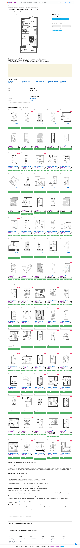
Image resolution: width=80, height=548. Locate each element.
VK (51, 541)
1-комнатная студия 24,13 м (39, 430)
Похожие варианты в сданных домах (18, 107)
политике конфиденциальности (55, 546)
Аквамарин (21, 495)
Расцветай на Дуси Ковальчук (39, 455)
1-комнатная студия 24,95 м (52, 408)
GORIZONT (10, 389)
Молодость (62, 455)
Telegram (53, 538)
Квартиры (23, 2)
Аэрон (48, 411)
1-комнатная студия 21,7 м (12, 342)
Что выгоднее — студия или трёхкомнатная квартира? (19, 527)
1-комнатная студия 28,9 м (25, 408)
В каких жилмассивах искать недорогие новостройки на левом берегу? (23, 530)
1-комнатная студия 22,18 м (13, 430)
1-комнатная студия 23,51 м (39, 321)
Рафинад (48, 233)
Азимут (12, 495)
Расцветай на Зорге (63, 323)
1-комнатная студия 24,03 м (13, 453)
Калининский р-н (34, 11)
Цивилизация (36, 147)
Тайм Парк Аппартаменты (51, 147)
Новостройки (29, 2)
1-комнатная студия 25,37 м (26, 342)
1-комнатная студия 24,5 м (12, 387)
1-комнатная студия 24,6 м (25, 366)
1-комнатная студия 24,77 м (26, 145)
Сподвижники (49, 168)
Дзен (52, 539)
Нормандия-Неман (37, 211)
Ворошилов (23, 302)
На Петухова (62, 233)
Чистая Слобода (64, 493)
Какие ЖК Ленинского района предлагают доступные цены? (21, 523)
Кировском (10, 492)
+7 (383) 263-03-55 (12, 538)
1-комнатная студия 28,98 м (65, 145)
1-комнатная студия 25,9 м (65, 453)
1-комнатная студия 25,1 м (51, 342)
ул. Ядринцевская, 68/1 (13, 541)
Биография (10, 323)
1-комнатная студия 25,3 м (65, 166)
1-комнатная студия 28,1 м (25, 187)
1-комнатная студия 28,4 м (39, 387)
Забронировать (55, 18)
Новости (35, 2)
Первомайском (17, 496)
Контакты (42, 538)
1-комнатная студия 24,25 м (26, 166)
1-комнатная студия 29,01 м (13, 123)
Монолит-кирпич (33, 98)
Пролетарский (10, 147)
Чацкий (9, 368)
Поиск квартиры (22, 538)
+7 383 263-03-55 (60, 2)
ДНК (35, 411)
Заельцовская (27, 11)
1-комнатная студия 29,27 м (65, 430)
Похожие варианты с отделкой (16, 284)
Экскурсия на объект (64, 18)
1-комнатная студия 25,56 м (13, 252)
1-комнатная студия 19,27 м (39, 453)
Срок (63, 24)
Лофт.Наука (51, 495)
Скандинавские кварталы (12, 411)
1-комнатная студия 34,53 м (13, 187)
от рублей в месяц (14, 149)
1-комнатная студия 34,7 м (65, 366)
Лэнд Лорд (49, 323)
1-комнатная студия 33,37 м (52, 145)
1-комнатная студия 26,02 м (39, 275)
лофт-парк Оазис (37, 168)
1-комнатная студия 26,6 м (51, 123)
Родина (22, 323)
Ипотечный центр (33, 538)
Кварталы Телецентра (32, 495)
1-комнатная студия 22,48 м (65, 387)
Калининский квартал (38, 302)
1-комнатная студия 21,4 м (12, 408)
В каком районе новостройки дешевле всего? (18, 520)
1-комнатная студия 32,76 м (52, 231)
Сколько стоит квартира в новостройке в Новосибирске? (20, 516)
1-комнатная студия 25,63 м (26, 300)
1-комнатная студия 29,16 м (12, 300)
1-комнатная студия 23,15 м (26, 387)
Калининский (32, 86)
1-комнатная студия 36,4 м (25, 321)
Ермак (9, 11)
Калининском (10, 496)
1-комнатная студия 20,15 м (52, 321)
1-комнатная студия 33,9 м (38, 166)
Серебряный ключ (43, 492)
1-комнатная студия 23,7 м (52, 430)
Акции (20, 541)
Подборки (40, 2)
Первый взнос (54, 24)
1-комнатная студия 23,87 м (13, 321)
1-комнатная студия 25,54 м (52, 387)
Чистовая (31, 100)
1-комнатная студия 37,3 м (51, 252)
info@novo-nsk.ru (12, 539)
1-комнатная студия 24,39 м (39, 145)
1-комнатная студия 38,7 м (38, 187)
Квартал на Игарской (38, 323)
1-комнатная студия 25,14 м (13, 366)
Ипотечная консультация (57, 30)
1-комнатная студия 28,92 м (39, 366)
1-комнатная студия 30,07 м (26, 275)
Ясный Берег (23, 368)
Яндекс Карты (64, 539)
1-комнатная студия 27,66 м (52, 187)
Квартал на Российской (51, 345)
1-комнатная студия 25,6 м (38, 300)
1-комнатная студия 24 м (64, 275)
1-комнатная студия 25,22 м (39, 342)
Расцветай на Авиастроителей (26, 211)
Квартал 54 (10, 302)
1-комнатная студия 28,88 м (39, 123)
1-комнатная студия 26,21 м (52, 300)
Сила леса (62, 368)
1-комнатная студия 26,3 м (52, 166)
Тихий (42, 495)
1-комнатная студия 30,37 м (65, 321)
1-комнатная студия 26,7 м (25, 123)
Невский (48, 389)
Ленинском (10, 493)
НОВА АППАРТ (23, 168)
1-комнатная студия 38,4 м (65, 231)
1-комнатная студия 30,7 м (12, 231)
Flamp (63, 538)
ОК (62, 546)
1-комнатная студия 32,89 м (65, 123)
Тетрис (61, 147)
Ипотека (45, 2)
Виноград (22, 389)
